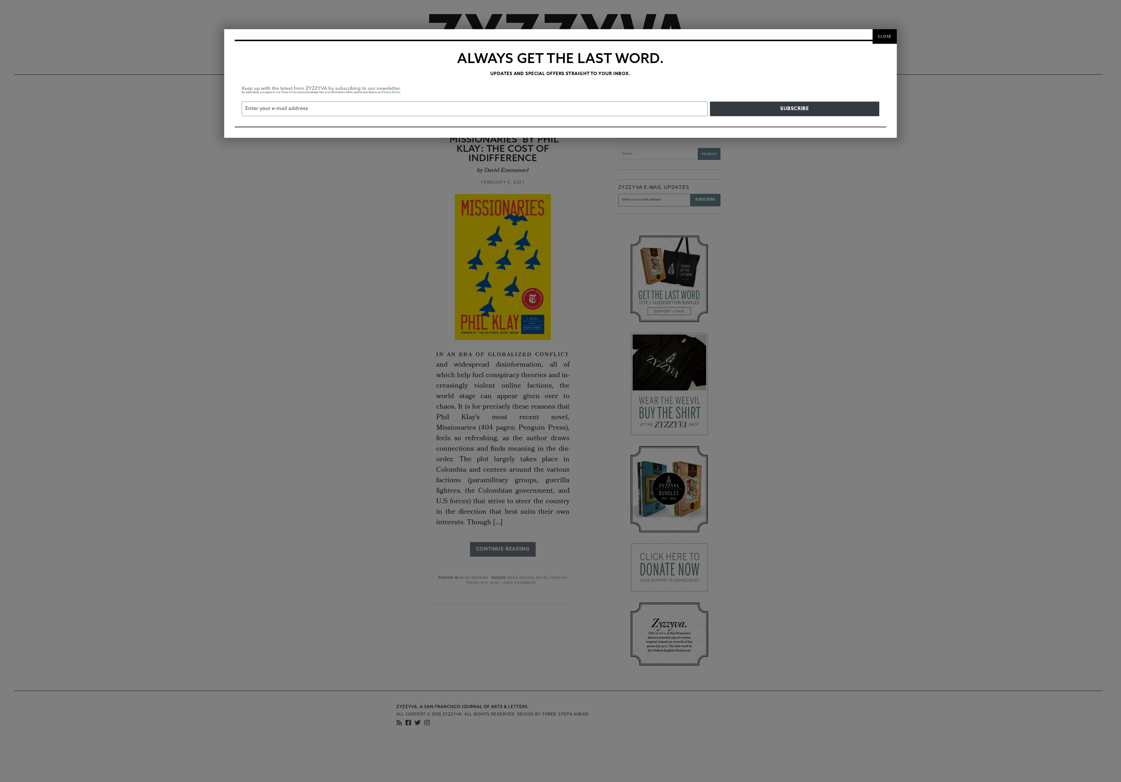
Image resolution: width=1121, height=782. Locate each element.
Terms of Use (289, 92)
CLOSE (885, 36)
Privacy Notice (391, 92)
